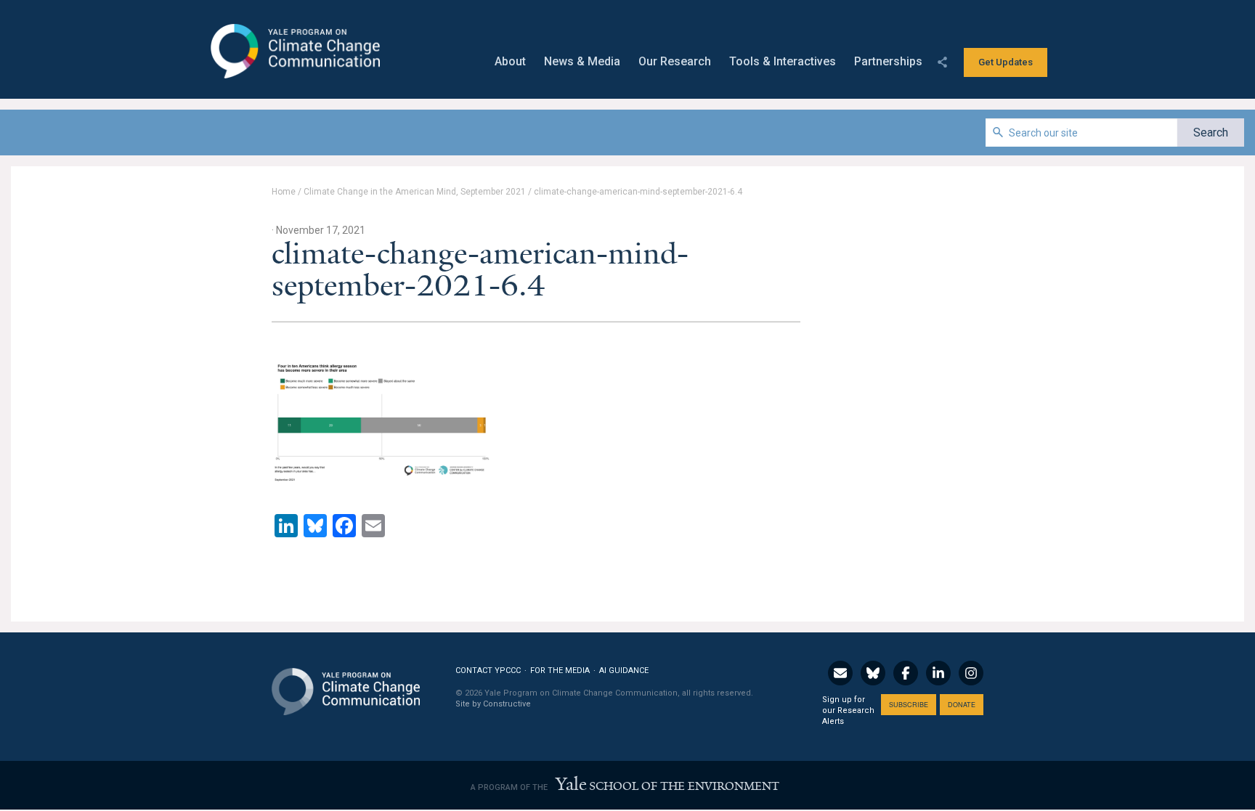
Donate (961, 704)
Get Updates (1005, 62)
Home (284, 192)
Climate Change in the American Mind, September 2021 (415, 192)
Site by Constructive (493, 704)
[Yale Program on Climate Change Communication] (346, 683)
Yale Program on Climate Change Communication (294, 51)
